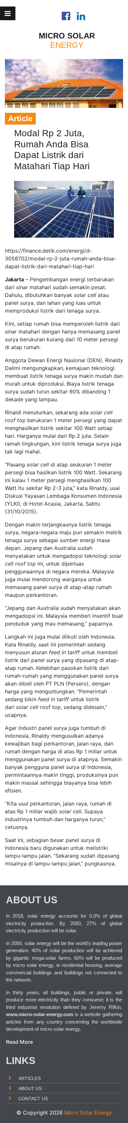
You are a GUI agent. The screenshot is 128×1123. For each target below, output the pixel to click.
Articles (29, 1078)
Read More (19, 1042)
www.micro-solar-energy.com (39, 1014)
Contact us (33, 1098)
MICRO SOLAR (67, 35)
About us (30, 1088)
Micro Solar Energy (88, 1112)
